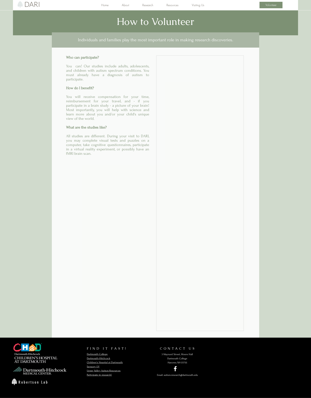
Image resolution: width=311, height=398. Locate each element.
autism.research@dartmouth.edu (181, 375)
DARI (32, 4)
